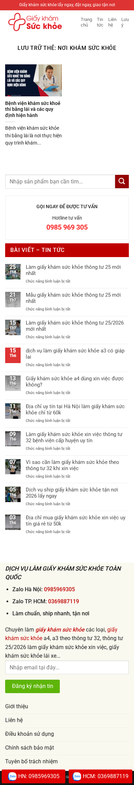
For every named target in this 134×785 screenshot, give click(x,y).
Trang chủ (86, 22)
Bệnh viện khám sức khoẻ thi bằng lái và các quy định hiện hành (32, 109)
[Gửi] (122, 181)
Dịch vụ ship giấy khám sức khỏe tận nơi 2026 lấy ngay (72, 493)
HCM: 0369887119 (106, 776)
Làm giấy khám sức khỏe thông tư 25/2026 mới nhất (75, 326)
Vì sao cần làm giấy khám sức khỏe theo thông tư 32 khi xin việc (72, 465)
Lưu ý (125, 22)
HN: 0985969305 (38, 776)
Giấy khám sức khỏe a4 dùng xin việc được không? (75, 381)
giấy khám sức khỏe (60, 629)
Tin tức (100, 22)
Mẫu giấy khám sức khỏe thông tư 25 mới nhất (73, 298)
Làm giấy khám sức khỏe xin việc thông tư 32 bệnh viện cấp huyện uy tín (74, 437)
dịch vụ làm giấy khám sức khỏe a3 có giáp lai (75, 354)
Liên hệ (112, 22)
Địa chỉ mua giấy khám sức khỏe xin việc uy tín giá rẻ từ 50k (75, 521)
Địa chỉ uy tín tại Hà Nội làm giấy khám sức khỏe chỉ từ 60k (75, 409)
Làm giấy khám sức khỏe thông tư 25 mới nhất (73, 270)
